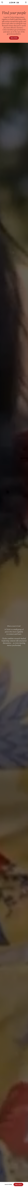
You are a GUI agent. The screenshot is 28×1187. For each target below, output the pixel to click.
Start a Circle (14, 38)
